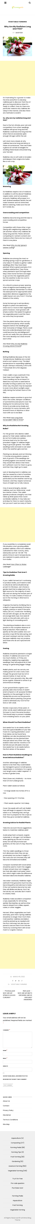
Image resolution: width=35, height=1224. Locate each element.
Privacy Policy (8, 1110)
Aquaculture (16, 1138)
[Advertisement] (17, 78)
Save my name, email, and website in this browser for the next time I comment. (15, 1077)
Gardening (16, 1161)
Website (5, 1066)
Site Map (6, 1124)
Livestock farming (15, 1166)
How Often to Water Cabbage (15, 565)
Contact (6, 1106)
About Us (6, 1101)
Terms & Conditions (10, 1120)
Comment (6, 1030)
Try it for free (17, 1179)
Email (5, 1058)
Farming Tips (16, 1152)
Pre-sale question (17, 1183)
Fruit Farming (16, 1157)
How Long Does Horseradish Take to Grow (13, 419)
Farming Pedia (15, 1147)
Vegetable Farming (17, 22)
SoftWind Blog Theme (23, 1219)
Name (5, 1050)
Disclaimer (7, 1115)
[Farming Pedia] (17, 7)
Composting (15, 1143)
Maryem (19, 33)
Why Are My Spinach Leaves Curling (15, 246)
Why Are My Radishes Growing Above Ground (15, 345)
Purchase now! (17, 1188)
